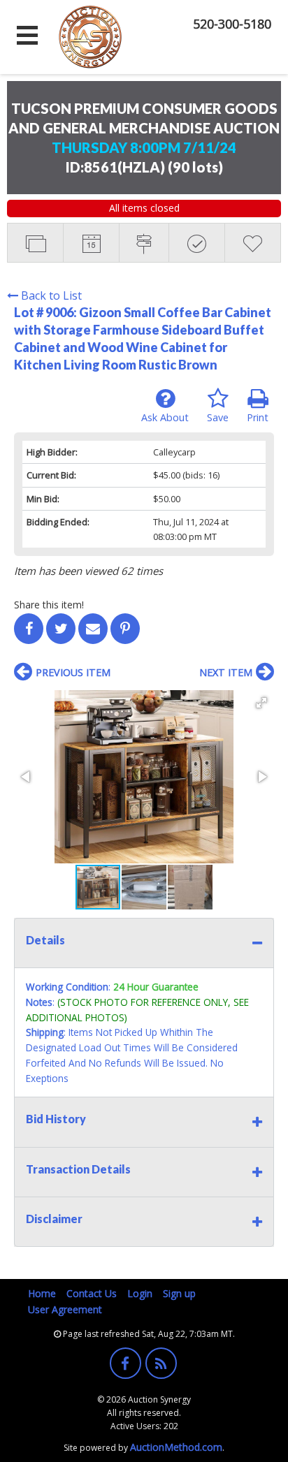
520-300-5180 (232, 23)
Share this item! (49, 604)
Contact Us (91, 1293)
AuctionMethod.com (176, 1447)
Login (139, 1293)
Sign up (179, 1293)
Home (42, 1293)
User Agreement (65, 1309)
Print (257, 417)
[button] (261, 703)
